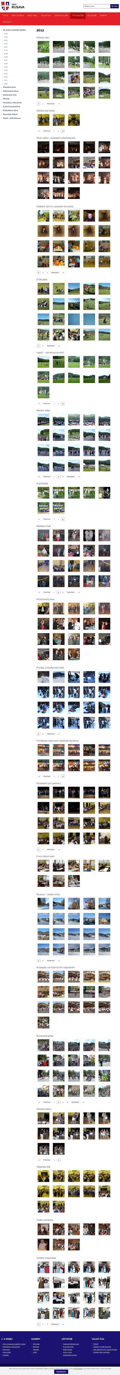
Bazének (36, 1347)
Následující (51, 104)
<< (39, 131)
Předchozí (46, 131)
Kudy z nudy (67, 1352)
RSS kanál (6, 1349)
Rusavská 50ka (68, 1347)
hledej (115, 6)
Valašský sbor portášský (101, 1352)
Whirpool (36, 1344)
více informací (78, 1368)
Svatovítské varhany (70, 1355)
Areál (35, 1352)
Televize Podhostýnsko (71, 1344)
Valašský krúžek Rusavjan (102, 1347)
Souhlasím (61, 1372)
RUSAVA (18, 6)
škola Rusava (67, 1349)
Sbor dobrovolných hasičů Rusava (105, 1349)
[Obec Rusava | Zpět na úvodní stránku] (5, 6)
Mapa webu (7, 1352)
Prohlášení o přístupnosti (11, 1347)
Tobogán (36, 1349)
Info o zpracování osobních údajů (14, 1344)
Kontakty (6, 1355)
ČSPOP (95, 1344)
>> (59, 104)
